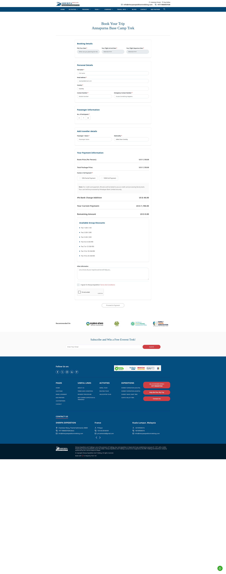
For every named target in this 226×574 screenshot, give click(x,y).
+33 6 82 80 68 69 (103, 431)
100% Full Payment (110, 178)
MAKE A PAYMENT (61, 394)
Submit (151, 347)
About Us (81, 388)
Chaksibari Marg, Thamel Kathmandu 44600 (73, 428)
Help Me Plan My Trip (156, 392)
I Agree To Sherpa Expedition (98, 285)
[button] (96, 437)
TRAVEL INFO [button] (122, 9)
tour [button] (97, 9)
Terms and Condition (85, 391)
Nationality (118, 136)
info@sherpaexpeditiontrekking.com (138, 5)
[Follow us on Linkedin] (72, 372)
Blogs (134, 9)
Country (80, 85)
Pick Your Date (82, 48)
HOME (63, 9)
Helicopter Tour (105, 394)
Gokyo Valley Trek (127, 397)
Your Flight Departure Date (135, 48)
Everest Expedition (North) (130, 391)
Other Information (82, 266)
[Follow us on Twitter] (62, 372)
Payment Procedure (84, 394)
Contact (143, 9)
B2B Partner (155, 9)
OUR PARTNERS (60, 401)
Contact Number (82, 93)
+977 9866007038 (156, 385)
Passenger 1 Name (83, 136)
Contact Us (157, 399)
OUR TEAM (59, 391)
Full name (80, 70)
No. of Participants (83, 114)
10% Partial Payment (88, 178)
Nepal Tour (103, 388)
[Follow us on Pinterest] (76, 372)
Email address (82, 77)
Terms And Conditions (107, 285)
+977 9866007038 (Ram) (66, 431)
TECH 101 (94, 456)
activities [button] (73, 9)
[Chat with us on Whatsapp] (220, 568)
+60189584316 (140, 431)
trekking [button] (85, 9)
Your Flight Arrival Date (109, 48)
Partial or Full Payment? (85, 173)
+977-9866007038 (163, 5)
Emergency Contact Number (123, 93)
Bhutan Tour (104, 391)
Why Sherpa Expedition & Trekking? (86, 398)
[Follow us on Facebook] (57, 372)
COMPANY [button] (108, 9)
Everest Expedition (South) (130, 388)
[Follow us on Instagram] (67, 372)
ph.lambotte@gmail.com (105, 433)
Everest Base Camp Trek (129, 394)
